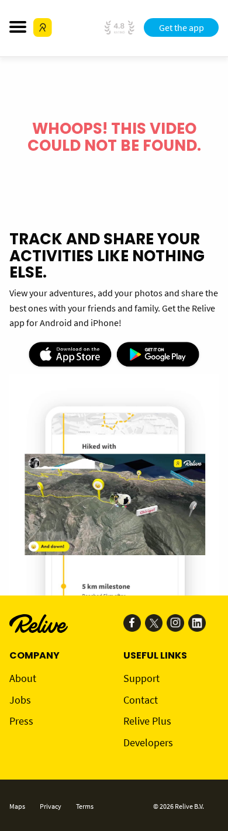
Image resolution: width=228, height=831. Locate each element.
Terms (85, 806)
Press (21, 721)
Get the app (181, 27)
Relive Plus (147, 721)
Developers (148, 742)
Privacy (50, 806)
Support (141, 678)
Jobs (20, 700)
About (22, 678)
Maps (17, 806)
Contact (140, 700)
